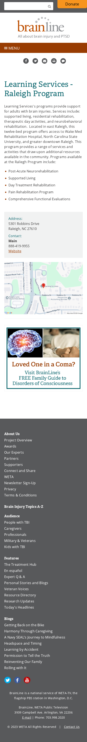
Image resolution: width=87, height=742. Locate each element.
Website (14, 251)
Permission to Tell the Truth (27, 655)
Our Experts (14, 452)
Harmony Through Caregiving (28, 631)
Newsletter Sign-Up (20, 483)
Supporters (13, 464)
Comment (63, 61)
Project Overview (18, 440)
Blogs (8, 619)
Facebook (26, 61)
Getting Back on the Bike (24, 625)
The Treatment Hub (20, 564)
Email (44, 61)
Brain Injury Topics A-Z (23, 506)
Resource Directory (20, 595)
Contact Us (72, 727)
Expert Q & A (14, 576)
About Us (12, 434)
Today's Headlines (19, 607)
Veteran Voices (16, 589)
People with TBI (16, 522)
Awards (10, 446)
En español (13, 570)
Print (54, 61)
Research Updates (19, 601)
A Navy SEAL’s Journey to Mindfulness (34, 637)
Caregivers (13, 528)
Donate (72, 4)
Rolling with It (15, 667)
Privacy (10, 489)
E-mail (26, 717)
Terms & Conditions (20, 495)
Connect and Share (19, 470)
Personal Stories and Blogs (26, 583)
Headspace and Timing (23, 643)
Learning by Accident (21, 649)
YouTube (27, 680)
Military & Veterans (20, 540)
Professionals (15, 534)
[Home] (43, 28)
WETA (9, 477)
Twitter (35, 61)
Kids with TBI (14, 546)
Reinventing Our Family (23, 661)
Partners (11, 458)
